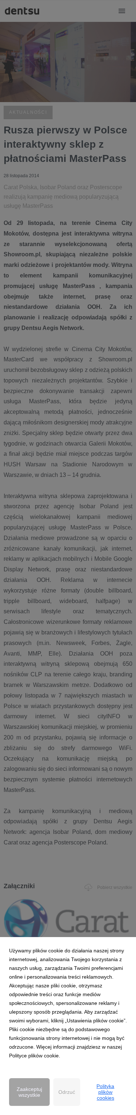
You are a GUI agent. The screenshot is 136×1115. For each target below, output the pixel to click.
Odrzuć (66, 1092)
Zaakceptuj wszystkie (29, 1092)
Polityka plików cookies (105, 1092)
